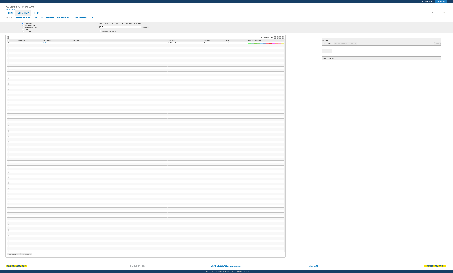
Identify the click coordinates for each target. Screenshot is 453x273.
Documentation (81, 18)
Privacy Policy (314, 265)
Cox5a (45, 42)
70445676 (21, 42)
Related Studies (64, 18)
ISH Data (9, 18)
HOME (10, 13)
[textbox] (120, 27)
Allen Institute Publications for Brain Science (226, 267)
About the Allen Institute (219, 265)
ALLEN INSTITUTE (427, 1)
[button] (145, 27)
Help (93, 18)
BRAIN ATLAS (441, 1)
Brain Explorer (47, 18)
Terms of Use (313, 267)
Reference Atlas (23, 18)
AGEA (36, 18)
